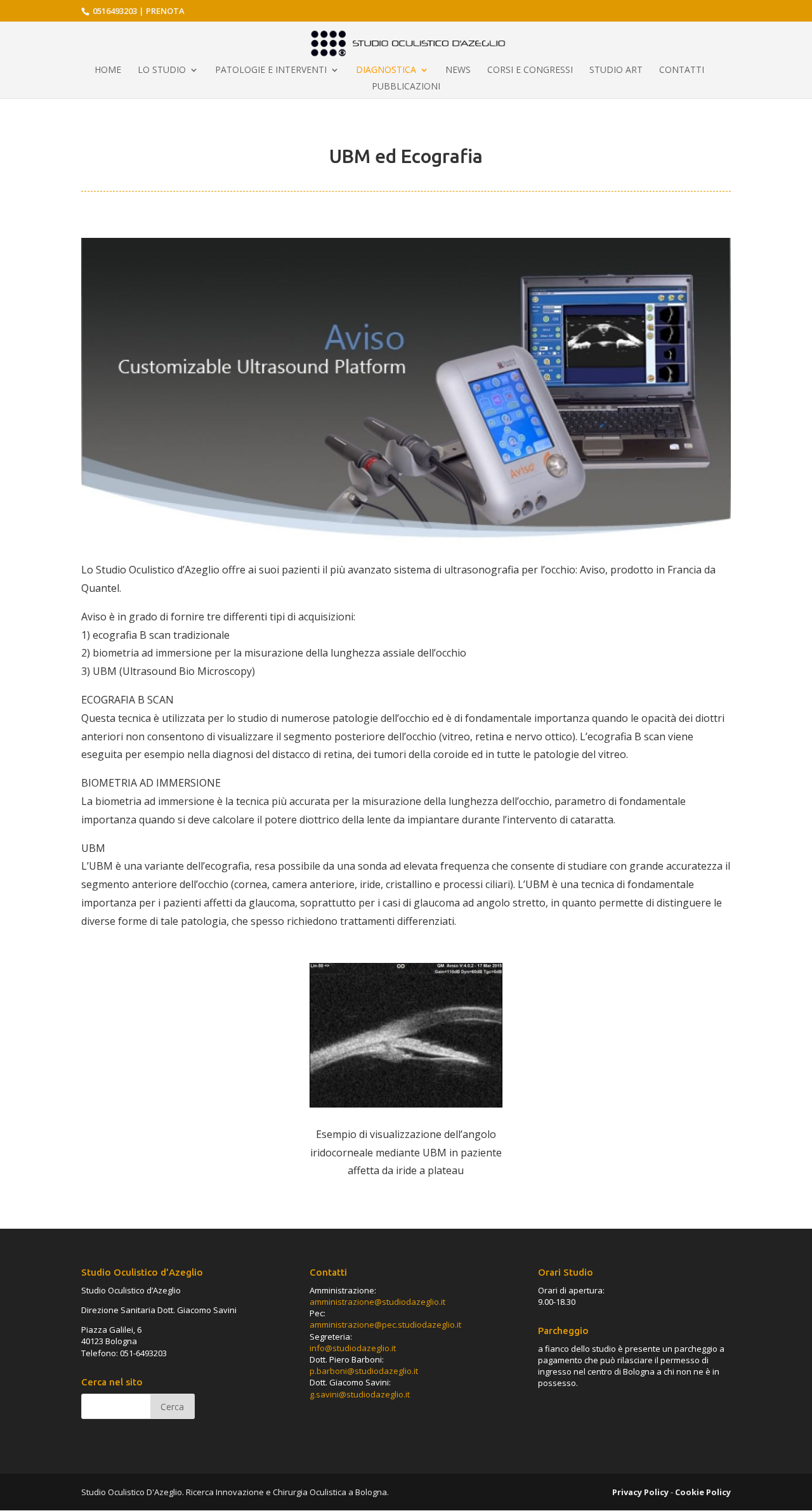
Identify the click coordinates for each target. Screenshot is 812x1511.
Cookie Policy (703, 1492)
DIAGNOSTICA (386, 70)
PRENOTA (165, 10)
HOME (108, 70)
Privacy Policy (640, 1492)
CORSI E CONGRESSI (530, 70)
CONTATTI (681, 70)
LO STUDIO (162, 70)
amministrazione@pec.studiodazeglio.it (385, 1324)
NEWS (458, 70)
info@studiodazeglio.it (353, 1348)
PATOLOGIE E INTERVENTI (271, 70)
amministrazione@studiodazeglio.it (377, 1301)
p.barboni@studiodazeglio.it (364, 1371)
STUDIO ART (616, 70)
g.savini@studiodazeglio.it (360, 1394)
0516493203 (114, 10)
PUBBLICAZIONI (406, 87)
